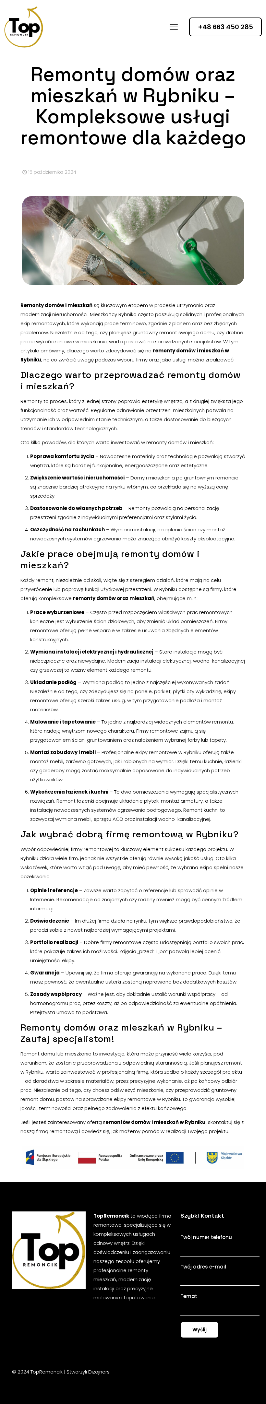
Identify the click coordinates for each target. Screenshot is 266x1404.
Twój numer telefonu (206, 1237)
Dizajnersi (99, 1371)
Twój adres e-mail (203, 1266)
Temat (188, 1296)
